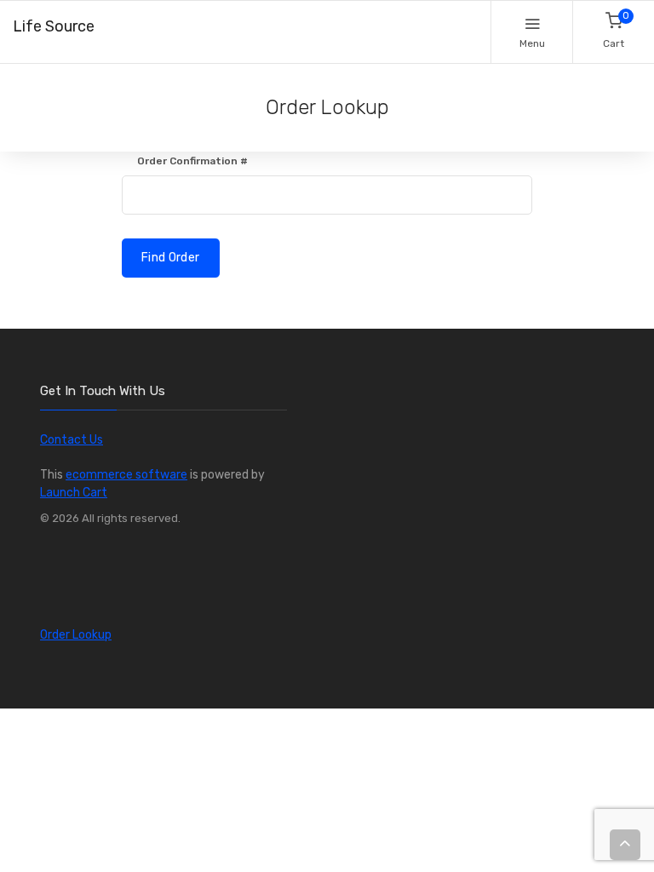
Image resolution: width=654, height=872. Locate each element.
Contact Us (71, 440)
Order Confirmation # (192, 161)
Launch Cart (73, 492)
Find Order (170, 257)
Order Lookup (76, 635)
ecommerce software (126, 475)
